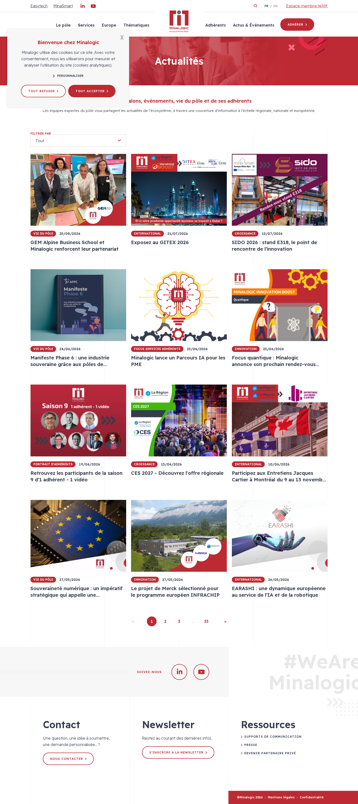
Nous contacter (66, 759)
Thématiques (136, 25)
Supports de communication (273, 736)
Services (86, 25)
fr (266, 6)
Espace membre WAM (307, 6)
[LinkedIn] (82, 7)
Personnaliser (70, 76)
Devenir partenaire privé (270, 753)
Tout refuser (41, 91)
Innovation (246, 349)
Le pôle (63, 25)
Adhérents (215, 25)
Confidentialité (312, 797)
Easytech (38, 5)
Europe (109, 25)
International (147, 233)
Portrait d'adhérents (53, 464)
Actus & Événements (253, 25)
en (275, 6)
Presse (250, 745)
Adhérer (295, 24)
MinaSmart (63, 5)
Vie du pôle (43, 233)
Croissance (245, 233)
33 (206, 621)
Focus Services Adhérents (157, 349)
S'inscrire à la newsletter (176, 752)
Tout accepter (90, 91)
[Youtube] (93, 7)
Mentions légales (281, 797)
